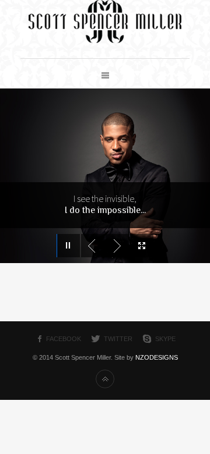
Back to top (105, 379)
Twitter (118, 338)
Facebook (63, 338)
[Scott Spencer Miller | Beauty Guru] (105, 41)
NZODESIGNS (156, 357)
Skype (165, 338)
